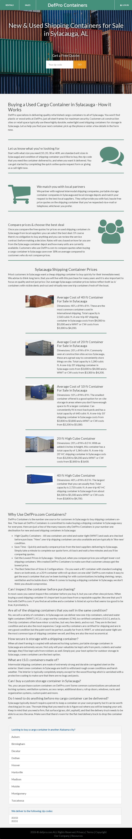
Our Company (62, 835)
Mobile (15, 786)
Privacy (80, 832)
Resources (77, 835)
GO (80, 64)
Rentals (10, 5)
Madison (16, 779)
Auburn (15, 736)
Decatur (15, 750)
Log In (126, 5)
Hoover (15, 765)
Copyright (101, 832)
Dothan (15, 758)
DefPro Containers (67, 5)
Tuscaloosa (17, 800)
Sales (27, 5)
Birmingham (18, 743)
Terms (90, 832)
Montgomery (18, 793)
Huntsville (17, 772)
